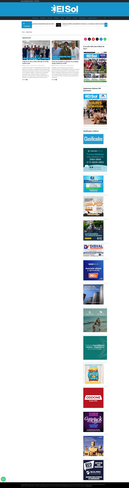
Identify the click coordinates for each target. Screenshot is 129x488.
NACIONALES (35, 18)
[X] (97, 39)
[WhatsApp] (104, 39)
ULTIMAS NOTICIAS (45, 58)
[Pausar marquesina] (106, 25)
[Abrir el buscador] (104, 18)
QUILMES (75, 18)
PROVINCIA (43, 18)
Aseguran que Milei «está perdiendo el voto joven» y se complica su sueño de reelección (54, 23)
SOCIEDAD (56, 18)
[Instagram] (85, 39)
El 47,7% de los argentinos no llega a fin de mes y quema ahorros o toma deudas (103, 23)
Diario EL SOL (26, 65)
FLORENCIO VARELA (92, 18)
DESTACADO (25, 58)
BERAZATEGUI (82, 18)
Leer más (24, 79)
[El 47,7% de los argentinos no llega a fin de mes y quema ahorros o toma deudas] (80, 24)
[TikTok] (89, 39)
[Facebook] (101, 39)
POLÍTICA (50, 18)
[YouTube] (93, 39)
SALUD (62, 18)
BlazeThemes (89, 485)
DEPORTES (68, 18)
